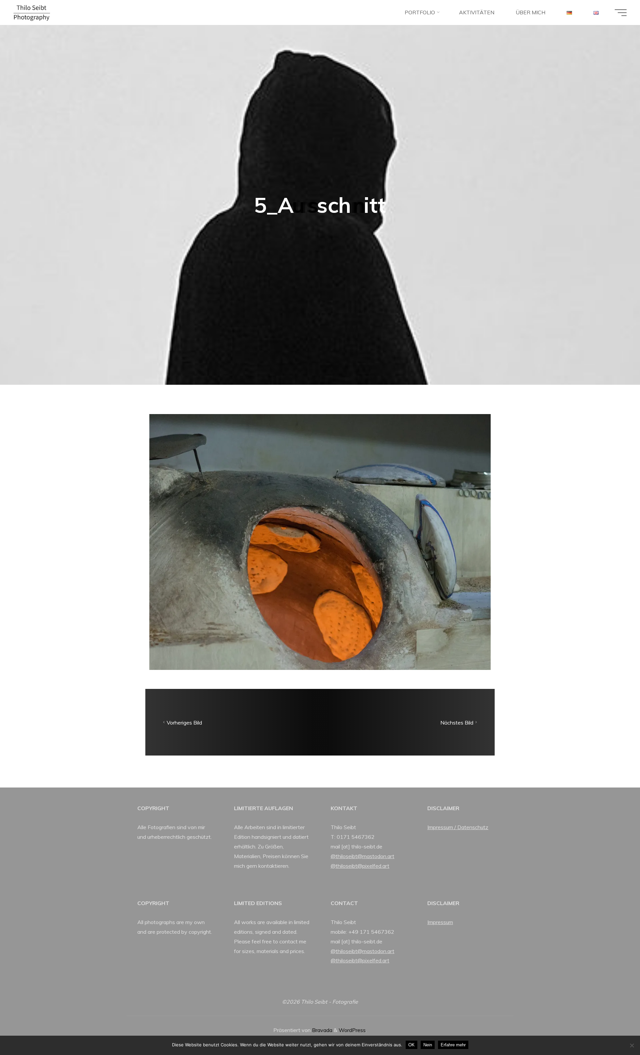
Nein (427, 1044)
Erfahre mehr (453, 1044)
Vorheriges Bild (184, 722)
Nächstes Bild (456, 722)
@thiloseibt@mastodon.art (362, 856)
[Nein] (631, 1045)
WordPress (352, 1030)
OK (411, 1044)
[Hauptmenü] (621, 12)
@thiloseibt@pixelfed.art (360, 865)
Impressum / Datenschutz (457, 827)
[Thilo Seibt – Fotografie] (31, 12)
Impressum (440, 922)
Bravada (321, 1030)
